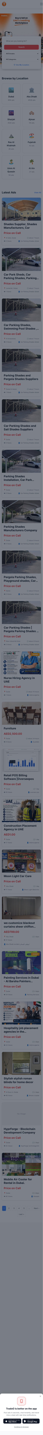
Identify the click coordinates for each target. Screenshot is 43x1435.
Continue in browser (21, 1427)
